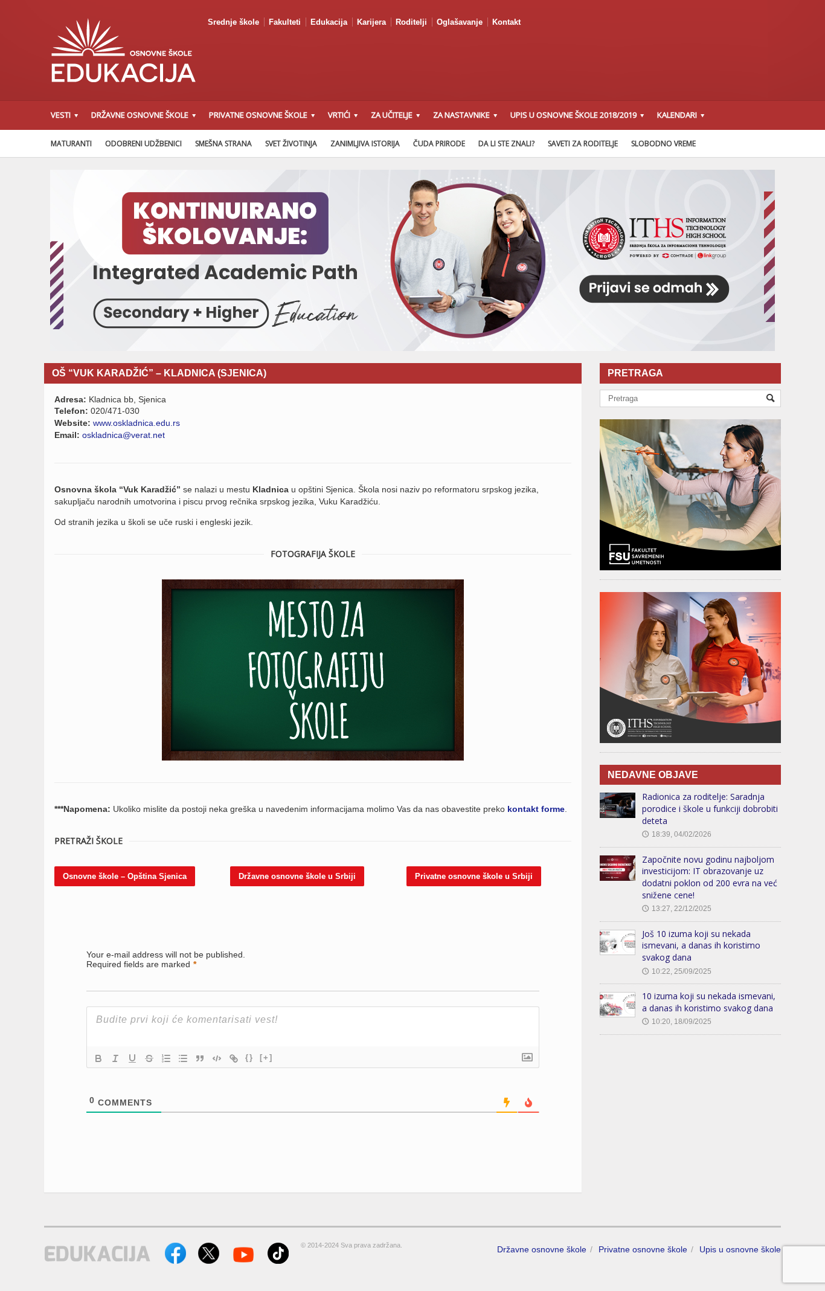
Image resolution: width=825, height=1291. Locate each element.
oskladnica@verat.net (123, 435)
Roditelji (411, 22)
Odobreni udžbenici (143, 143)
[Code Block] (216, 1058)
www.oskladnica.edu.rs (136, 423)
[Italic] (115, 1058)
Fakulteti (285, 22)
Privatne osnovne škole (643, 1249)
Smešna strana (223, 143)
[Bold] (98, 1058)
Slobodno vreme (663, 143)
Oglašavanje (460, 22)
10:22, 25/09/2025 (676, 971)
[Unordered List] (183, 1058)
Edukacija (328, 22)
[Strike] (149, 1058)
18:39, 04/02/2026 (676, 834)
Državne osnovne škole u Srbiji (297, 876)
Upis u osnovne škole (740, 1249)
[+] (266, 1057)
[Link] (233, 1058)
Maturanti (71, 143)
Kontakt (506, 22)
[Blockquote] (199, 1058)
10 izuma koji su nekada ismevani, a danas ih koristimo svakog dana (708, 1002)
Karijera (371, 22)
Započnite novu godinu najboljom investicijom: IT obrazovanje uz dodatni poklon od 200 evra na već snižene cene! (709, 877)
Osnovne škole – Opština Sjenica (125, 876)
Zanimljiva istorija (365, 143)
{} (249, 1057)
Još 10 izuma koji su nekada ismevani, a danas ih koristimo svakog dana (701, 945)
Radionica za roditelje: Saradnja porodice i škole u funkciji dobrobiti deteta (710, 808)
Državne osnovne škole (541, 1249)
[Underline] (132, 1058)
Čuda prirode (439, 143)
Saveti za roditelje (583, 143)
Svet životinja (291, 143)
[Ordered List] (166, 1058)
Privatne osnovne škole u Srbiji (474, 876)
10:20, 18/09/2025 (676, 1021)
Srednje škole (233, 22)
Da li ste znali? (506, 143)
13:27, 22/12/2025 (676, 908)
